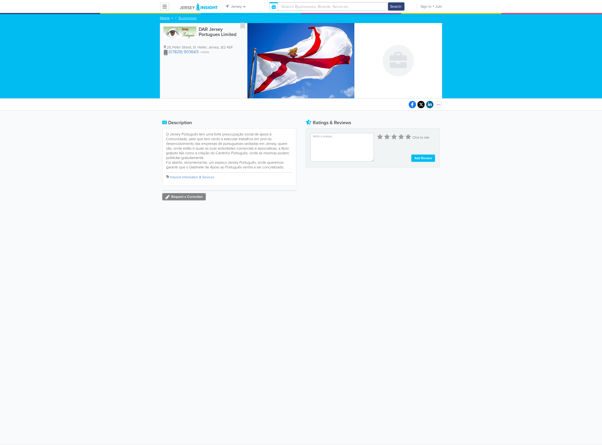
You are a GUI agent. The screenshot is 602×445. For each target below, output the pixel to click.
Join (438, 6)
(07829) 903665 (184, 52)
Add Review (423, 158)
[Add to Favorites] (242, 26)
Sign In (426, 6)
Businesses (187, 18)
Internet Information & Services (192, 177)
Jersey (236, 6)
